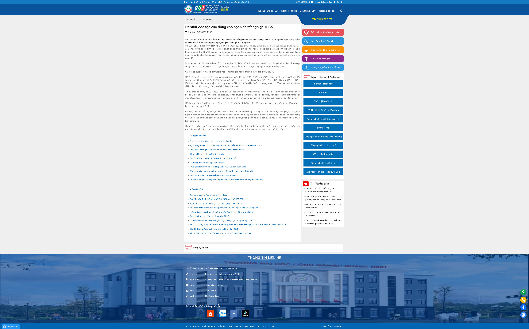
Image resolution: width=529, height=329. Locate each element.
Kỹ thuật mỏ (323, 127)
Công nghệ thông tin (323, 154)
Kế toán (323, 92)
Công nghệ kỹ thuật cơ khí (323, 145)
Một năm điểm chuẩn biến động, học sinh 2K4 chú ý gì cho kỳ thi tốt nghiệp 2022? (227, 207)
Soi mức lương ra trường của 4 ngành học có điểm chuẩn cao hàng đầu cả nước (226, 179)
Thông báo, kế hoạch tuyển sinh (326, 67)
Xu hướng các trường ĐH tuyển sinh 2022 (208, 195)
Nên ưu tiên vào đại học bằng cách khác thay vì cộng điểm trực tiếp (221, 233)
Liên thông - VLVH (308, 10)
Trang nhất (190, 19)
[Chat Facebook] (523, 307)
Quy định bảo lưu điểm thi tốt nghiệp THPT (209, 216)
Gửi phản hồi (12, 326)
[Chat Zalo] (523, 315)
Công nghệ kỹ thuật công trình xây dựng (323, 136)
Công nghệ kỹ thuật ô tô (323, 163)
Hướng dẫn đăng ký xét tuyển (325, 50)
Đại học (285, 10)
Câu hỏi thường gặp (320, 58)
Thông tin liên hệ (264, 258)
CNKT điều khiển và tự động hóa (323, 110)
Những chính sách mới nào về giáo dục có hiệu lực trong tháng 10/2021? (222, 220)
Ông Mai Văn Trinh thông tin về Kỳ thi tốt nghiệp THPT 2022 (217, 199)
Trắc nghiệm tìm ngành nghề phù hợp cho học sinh (213, 175)
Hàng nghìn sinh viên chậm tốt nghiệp (207, 154)
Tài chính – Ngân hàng (323, 83)
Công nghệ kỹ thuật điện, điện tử (323, 119)
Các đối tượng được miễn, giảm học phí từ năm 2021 (214, 229)
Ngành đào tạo (326, 10)
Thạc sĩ (294, 10)
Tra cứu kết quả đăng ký (322, 41)
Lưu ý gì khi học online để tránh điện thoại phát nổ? (213, 158)
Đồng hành (207, 19)
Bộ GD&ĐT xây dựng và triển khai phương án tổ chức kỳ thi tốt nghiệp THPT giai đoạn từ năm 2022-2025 (238, 224)
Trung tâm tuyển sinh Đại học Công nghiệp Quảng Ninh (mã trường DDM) (240, 326)
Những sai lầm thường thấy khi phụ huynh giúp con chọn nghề (218, 167)
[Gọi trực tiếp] (523, 300)
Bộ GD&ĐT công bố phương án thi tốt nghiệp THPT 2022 (216, 203)
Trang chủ (260, 10)
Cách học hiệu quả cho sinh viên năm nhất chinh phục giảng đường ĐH (222, 171)
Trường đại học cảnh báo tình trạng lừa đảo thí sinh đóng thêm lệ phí (221, 212)
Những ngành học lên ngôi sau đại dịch (207, 162)
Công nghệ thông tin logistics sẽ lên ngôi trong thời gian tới (217, 149)
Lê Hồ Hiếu (337, 326)
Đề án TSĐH (273, 10)
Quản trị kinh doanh (323, 101)
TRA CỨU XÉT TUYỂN (322, 19)
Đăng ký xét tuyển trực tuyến (325, 32)
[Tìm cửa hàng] (523, 292)
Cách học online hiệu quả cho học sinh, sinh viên (211, 141)
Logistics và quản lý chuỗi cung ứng (323, 171)
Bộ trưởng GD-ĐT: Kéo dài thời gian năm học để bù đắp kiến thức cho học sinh (226, 145)
